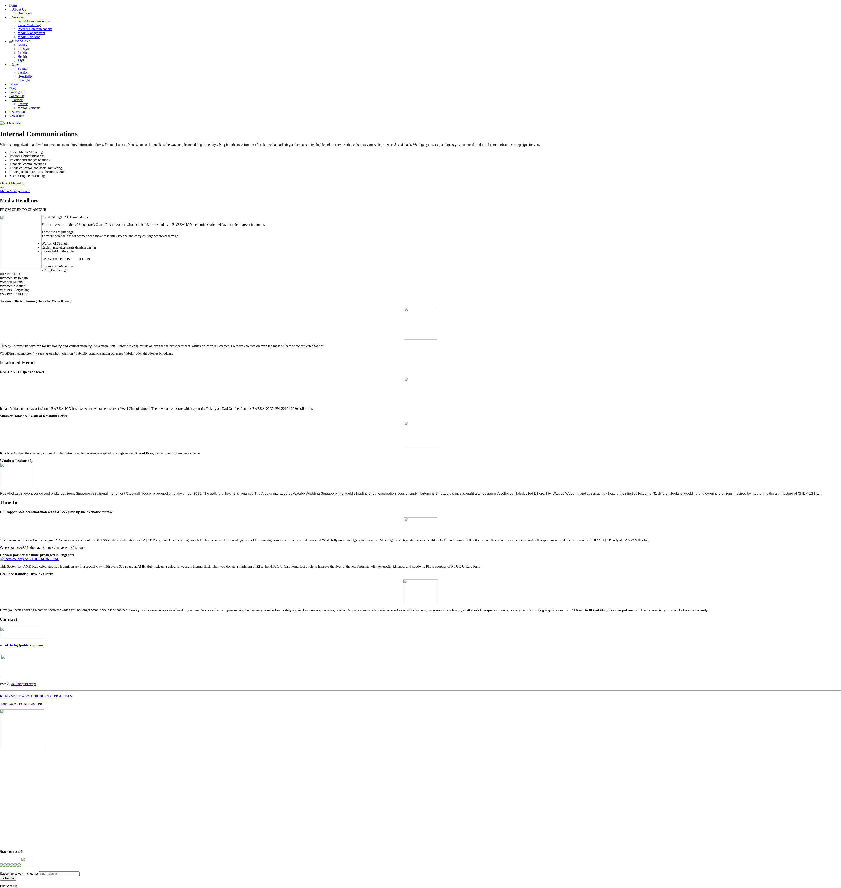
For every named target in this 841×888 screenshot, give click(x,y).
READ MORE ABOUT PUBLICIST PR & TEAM (36, 696)
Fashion (23, 53)
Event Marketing (29, 25)
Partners (17, 100)
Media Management (31, 33)
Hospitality (25, 76)
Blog (12, 88)
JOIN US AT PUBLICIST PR (21, 704)
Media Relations (29, 37)
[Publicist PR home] (10, 123)
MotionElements (29, 108)
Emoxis (23, 104)
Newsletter (16, 116)
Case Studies (21, 41)
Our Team (25, 13)
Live (15, 64)
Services (18, 17)
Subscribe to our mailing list (19, 873)
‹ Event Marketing (12, 183)
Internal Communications (35, 29)
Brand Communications (34, 21)
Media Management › (15, 191)
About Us (19, 9)
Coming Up (17, 92)
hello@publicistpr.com (26, 645)
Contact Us (16, 96)
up (2, 187)
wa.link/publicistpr (23, 684)
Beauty (22, 45)
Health (22, 56)
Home (13, 5)
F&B (21, 60)
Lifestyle (24, 49)
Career (13, 84)
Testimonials (17, 112)
